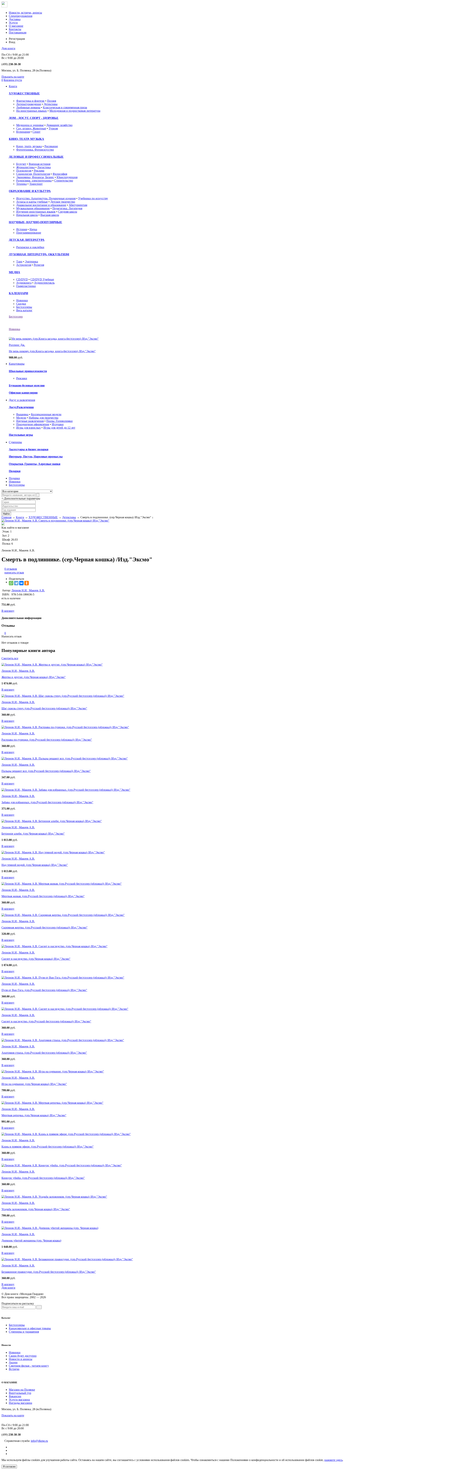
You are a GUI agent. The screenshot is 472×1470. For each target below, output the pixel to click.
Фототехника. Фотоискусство (35, 149)
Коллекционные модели (46, 414)
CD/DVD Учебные (42, 279)
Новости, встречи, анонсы (25, 12)
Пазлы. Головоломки (59, 421)
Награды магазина (20, 1402)
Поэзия (51, 100)
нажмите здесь (333, 1460)
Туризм (53, 128)
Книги (13, 86)
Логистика (44, 167)
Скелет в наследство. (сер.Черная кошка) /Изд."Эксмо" (35, 958)
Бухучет (21, 164)
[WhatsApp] (11, 583)
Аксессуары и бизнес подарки (28, 449)
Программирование (28, 232)
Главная (6, 517)
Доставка (14, 19)
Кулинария (23, 131)
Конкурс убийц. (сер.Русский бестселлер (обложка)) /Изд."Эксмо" (43, 1177)
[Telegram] (16, 583)
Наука (33, 229)
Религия (39, 264)
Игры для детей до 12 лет (59, 427)
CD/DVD (22, 279)
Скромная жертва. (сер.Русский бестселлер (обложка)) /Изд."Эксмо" (44, 927)
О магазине (16, 25)
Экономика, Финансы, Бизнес (35, 177)
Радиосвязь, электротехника (34, 180)
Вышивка (22, 414)
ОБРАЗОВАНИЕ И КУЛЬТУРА (30, 191)
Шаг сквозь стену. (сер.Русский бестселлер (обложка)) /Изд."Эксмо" (44, 708)
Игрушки (58, 424)
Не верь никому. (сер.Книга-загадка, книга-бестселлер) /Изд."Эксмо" (52, 351)
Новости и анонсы (20, 1359)
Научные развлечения (30, 421)
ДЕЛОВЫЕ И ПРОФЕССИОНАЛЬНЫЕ (36, 156)
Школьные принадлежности (28, 371)
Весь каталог (24, 310)
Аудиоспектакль (44, 282)
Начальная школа (27, 215)
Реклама (39, 170)
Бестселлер (16, 316)
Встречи (14, 1369)
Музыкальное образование (33, 208)
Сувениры (15, 442)
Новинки (22, 300)
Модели (21, 417)
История (21, 229)
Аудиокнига (24, 282)
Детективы (51, 104)
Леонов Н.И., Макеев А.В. (28, 590)
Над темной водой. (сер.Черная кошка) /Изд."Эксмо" (34, 864)
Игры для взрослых (28, 427)
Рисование (51, 146)
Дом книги (8, 48)
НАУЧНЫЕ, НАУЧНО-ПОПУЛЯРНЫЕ (35, 222)
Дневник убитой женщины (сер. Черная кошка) (31, 1240)
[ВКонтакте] (21, 583)
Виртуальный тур (20, 1393)
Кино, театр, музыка (29, 146)
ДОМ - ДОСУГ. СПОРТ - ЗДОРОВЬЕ (33, 117)
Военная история (39, 164)
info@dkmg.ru (39, 1440)
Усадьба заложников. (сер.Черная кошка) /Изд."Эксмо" (35, 1209)
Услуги (13, 22)
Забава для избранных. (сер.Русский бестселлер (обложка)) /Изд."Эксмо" (47, 802)
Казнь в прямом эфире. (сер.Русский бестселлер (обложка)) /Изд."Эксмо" (47, 1146)
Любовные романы (28, 107)
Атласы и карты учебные (32, 201)
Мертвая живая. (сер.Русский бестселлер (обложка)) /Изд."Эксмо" (43, 896)
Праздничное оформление (32, 424)
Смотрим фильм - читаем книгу (29, 1365)
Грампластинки (26, 286)
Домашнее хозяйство (59, 125)
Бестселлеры (24, 307)
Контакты (15, 29)
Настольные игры (21, 434)
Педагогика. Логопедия (67, 208)
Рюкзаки (21, 378)
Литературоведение (28, 104)
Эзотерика (31, 261)
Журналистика (25, 167)
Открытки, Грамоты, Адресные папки (34, 463)
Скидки (21, 303)
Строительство (63, 180)
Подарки (14, 471)
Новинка (14, 329)
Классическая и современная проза (65, 107)
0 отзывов (10, 568)
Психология (23, 170)
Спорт (36, 131)
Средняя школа (67, 211)
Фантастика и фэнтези (30, 100)
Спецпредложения (20, 15)
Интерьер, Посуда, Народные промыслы (36, 456)
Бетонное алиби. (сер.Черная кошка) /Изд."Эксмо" (33, 833)
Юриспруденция (67, 177)
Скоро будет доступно (23, 1355)
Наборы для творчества (43, 417)
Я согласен (9, 1466)
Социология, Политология (33, 173)
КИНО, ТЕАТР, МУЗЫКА (26, 138)
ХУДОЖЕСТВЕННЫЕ (24, 93)
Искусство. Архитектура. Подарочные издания (46, 198)
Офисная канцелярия (23, 392)
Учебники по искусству (93, 198)
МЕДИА (14, 272)
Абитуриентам (78, 205)
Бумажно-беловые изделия (27, 385)
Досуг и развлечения (22, 400)
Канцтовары (17, 363)
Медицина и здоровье (30, 125)
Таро (19, 261)
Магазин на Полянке (22, 1389)
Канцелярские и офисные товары (30, 1328)
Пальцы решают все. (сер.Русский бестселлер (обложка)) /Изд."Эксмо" (46, 771)
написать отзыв (14, 572)
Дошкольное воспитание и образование (41, 205)
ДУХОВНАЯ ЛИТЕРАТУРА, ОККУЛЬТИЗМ (39, 254)
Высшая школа (49, 215)
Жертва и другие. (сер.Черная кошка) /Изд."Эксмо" (33, 677)
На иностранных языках (31, 110)
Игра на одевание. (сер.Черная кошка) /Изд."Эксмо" (34, 1084)
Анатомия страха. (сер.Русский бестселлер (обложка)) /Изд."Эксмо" (44, 1052)
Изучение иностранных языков (35, 211)
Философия (60, 173)
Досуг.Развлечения (21, 407)
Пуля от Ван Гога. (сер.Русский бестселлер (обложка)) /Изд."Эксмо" (44, 990)
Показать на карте (12, 76)
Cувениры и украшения (24, 1331)
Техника (21, 183)
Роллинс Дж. (17, 345)
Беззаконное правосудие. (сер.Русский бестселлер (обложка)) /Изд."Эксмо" (48, 1271)
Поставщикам (17, 32)
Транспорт (36, 183)
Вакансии (15, 1396)
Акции (13, 1362)
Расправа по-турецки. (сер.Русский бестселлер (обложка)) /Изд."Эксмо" (46, 739)
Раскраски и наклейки (30, 247)
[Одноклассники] (26, 583)
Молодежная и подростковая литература (74, 110)
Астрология (23, 264)
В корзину (7, 610)
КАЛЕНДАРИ (18, 293)
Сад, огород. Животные (31, 128)
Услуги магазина (19, 1399)
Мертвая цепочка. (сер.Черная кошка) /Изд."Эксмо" (33, 1115)
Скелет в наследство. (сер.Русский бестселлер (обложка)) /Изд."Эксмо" (46, 1021)
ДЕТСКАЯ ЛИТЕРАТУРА (26, 239)
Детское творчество (62, 201)
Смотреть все (9, 658)
